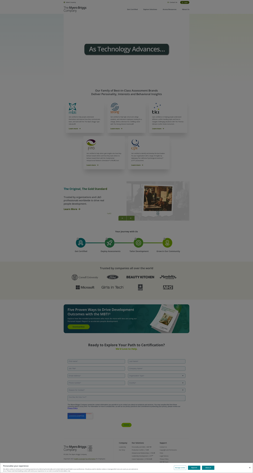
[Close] (250, 467)
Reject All (194, 468)
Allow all (208, 468)
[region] (126, 468)
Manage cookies (180, 468)
